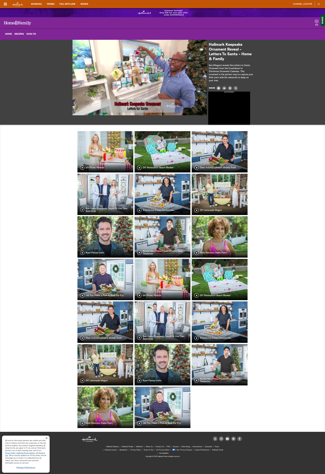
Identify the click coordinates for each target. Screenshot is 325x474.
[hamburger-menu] (5, 4)
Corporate (208, 447)
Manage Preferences (26, 468)
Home (8, 34)
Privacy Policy (135, 450)
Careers (176, 447)
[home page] (17, 4)
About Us (149, 447)
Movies (50, 4)
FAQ (168, 447)
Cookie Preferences (202, 450)
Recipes (19, 34)
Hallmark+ (139, 447)
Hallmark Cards (217, 450)
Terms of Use (148, 450)
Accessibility (163, 453)
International (197, 447)
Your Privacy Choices (184, 450)
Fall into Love (67, 4)
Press (217, 447)
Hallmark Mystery (112, 447)
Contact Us (160, 447)
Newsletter (124, 450)
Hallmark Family (127, 447)
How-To (31, 34)
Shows (84, 4)
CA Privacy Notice (163, 450)
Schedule (36, 4)
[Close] (46, 438)
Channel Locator (302, 4)
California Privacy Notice (25, 453)
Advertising (185, 447)
